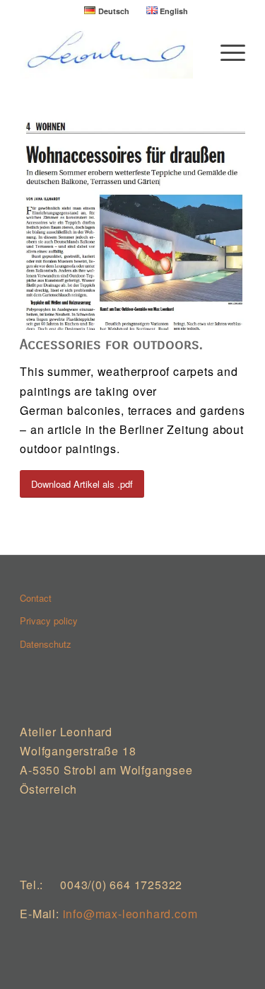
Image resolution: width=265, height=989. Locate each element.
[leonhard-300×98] (110, 50)
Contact (36, 598)
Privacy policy (49, 620)
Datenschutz (45, 644)
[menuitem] (106, 10)
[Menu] (225, 50)
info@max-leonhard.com (130, 913)
